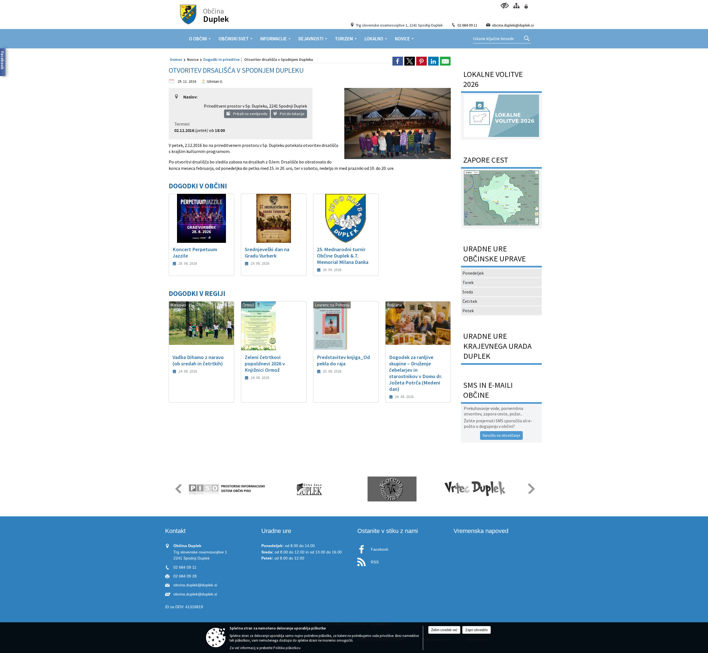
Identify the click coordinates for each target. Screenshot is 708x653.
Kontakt (175, 530)
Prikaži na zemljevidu (249, 113)
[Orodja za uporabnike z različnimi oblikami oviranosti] (504, 5)
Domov (176, 59)
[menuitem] (197, 39)
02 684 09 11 (467, 25)
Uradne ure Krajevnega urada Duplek (497, 346)
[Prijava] (526, 6)
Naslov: (190, 97)
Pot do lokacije (291, 113)
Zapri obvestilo (476, 630)
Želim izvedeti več (444, 630)
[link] (397, 61)
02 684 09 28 (185, 576)
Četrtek (469, 301)
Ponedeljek (473, 273)
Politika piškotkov (286, 648)
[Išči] (526, 39)
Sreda (467, 292)
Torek (467, 282)
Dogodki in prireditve (221, 59)
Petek (468, 310)
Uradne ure (276, 530)
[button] (178, 488)
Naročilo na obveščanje (501, 435)
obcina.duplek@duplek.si (513, 25)
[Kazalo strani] (516, 5)
